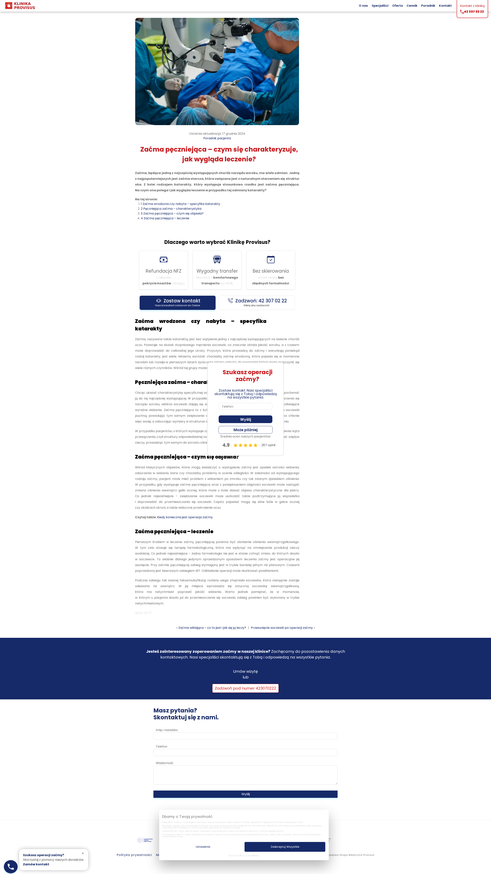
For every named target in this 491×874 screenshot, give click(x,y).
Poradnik (428, 5)
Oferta (397, 5)
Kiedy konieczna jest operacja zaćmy (185, 517)
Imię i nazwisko (167, 730)
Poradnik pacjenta (217, 138)
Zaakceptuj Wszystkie (285, 847)
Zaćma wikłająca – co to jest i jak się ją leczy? (212, 628)
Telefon (161, 746)
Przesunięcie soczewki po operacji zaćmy (282, 628)
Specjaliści (380, 5)
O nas (363, 5)
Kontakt (445, 5)
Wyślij (245, 794)
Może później (246, 429)
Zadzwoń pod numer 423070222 (245, 688)
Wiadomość (165, 763)
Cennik (412, 5)
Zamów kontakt (36, 864)
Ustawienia (203, 847)
